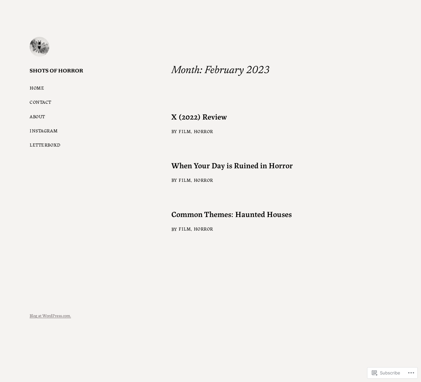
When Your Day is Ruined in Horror (232, 165)
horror (203, 131)
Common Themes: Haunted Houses (231, 213)
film (185, 131)
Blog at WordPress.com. (50, 315)
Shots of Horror (56, 71)
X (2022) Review (199, 116)
